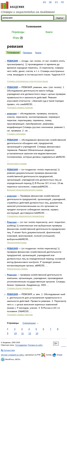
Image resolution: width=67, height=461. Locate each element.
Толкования (33, 26)
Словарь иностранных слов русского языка (27, 81)
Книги (49, 32)
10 (15, 333)
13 (37, 333)
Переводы (18, 32)
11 (22, 333)
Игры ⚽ (18, 37)
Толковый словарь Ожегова (20, 315)
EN (44, 2)
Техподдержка (21, 345)
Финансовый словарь (17, 164)
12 (29, 333)
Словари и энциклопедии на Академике (28, 12)
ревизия (12, 113)
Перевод (27, 52)
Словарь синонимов (16, 134)
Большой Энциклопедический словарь (25, 190)
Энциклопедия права (17, 242)
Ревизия (12, 222)
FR (62, 2)
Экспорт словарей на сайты (12, 355)
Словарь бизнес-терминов (19, 288)
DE (50, 2)
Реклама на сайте (35, 345)
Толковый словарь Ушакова (20, 108)
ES (56, 2)
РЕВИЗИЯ (12, 61)
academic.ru (12, 5)
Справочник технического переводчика (25, 216)
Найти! (59, 18)
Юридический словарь (17, 269)
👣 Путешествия (8, 350)
